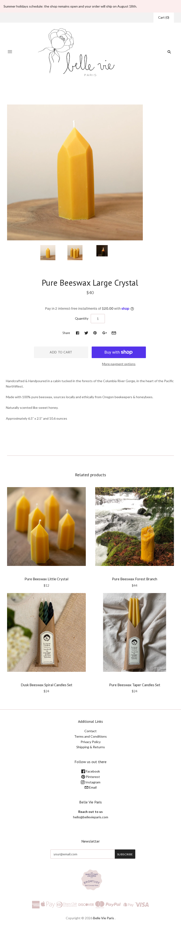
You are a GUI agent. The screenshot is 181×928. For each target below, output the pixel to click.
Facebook (92, 771)
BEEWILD (90, 273)
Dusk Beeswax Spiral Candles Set (46, 685)
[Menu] (10, 51)
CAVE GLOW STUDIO (46, 678)
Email (92, 787)
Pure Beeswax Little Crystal (46, 579)
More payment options (119, 364)
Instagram (92, 782)
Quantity (81, 318)
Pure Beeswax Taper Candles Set (134, 685)
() (163, 17)
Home (60, 93)
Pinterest (92, 777)
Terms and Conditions (90, 736)
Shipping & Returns (90, 747)
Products (74, 93)
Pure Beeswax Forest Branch (134, 579)
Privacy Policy (91, 742)
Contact (90, 731)
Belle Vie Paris (103, 918)
